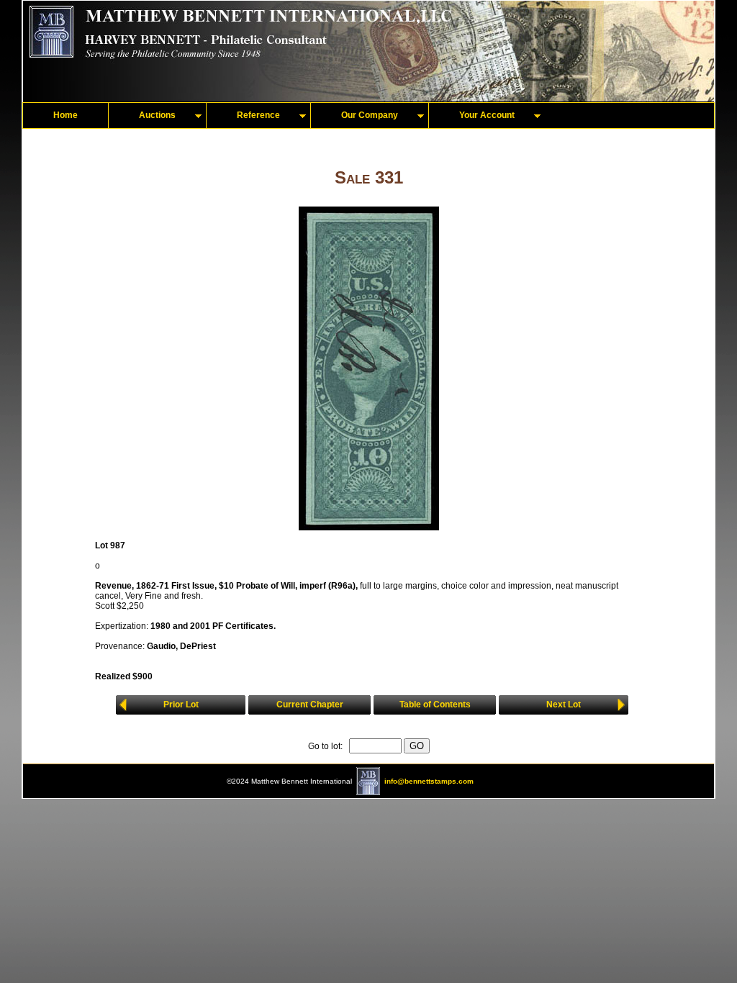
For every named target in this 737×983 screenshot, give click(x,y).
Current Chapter (309, 704)
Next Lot (563, 704)
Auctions (157, 115)
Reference (258, 115)
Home (65, 115)
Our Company (369, 115)
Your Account (487, 115)
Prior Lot (181, 704)
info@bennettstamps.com (429, 781)
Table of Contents (435, 704)
